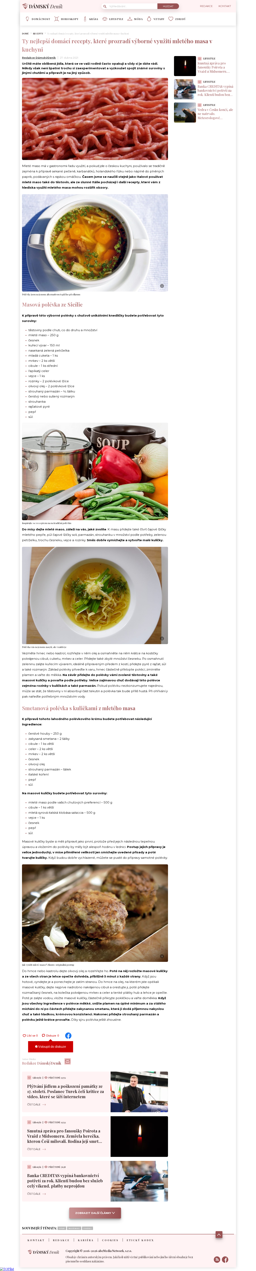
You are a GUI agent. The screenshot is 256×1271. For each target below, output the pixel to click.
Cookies (110, 1240)
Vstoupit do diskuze (51, 1046)
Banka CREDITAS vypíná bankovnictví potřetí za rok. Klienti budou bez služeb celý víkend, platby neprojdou (65, 1181)
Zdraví (180, 19)
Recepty (38, 33)
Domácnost (41, 19)
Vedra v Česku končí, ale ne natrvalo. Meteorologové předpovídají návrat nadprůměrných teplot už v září (215, 120)
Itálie (62, 1228)
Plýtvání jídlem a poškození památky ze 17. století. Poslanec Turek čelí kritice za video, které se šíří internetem (65, 1091)
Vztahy (159, 19)
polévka (87, 1228)
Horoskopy (70, 19)
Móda (138, 19)
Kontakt (36, 1240)
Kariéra (86, 1240)
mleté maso (74, 1228)
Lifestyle (116, 19)
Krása (93, 19)
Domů (25, 33)
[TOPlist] (7, 1269)
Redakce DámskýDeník (39, 57)
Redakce (61, 1240)
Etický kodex (140, 1240)
